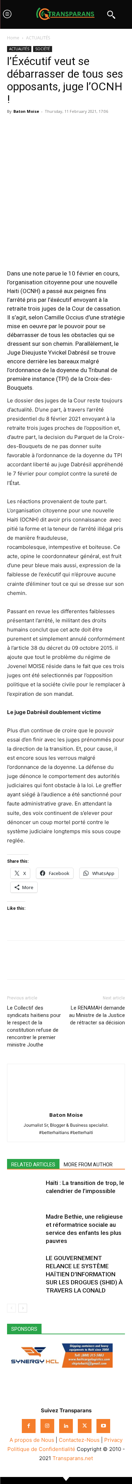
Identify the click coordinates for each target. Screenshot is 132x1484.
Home (13, 38)
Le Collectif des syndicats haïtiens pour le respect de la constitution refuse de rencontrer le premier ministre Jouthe (34, 1026)
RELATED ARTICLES (33, 1164)
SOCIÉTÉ (42, 48)
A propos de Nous (32, 1440)
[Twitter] (30, 127)
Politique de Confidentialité (41, 1449)
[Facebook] (14, 127)
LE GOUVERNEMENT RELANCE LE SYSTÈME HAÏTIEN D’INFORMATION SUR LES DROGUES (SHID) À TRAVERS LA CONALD (84, 1274)
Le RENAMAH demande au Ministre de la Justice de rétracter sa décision (97, 1015)
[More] (79, 127)
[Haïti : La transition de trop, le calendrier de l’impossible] (24, 1191)
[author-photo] (66, 1105)
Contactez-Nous (79, 1440)
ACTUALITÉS (38, 38)
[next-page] (22, 1308)
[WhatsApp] (46, 127)
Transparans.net (72, 1458)
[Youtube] (103, 1426)
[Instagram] (47, 1426)
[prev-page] (11, 1308)
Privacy (113, 1440)
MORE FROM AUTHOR (88, 1164)
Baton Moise (26, 111)
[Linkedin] (63, 127)
